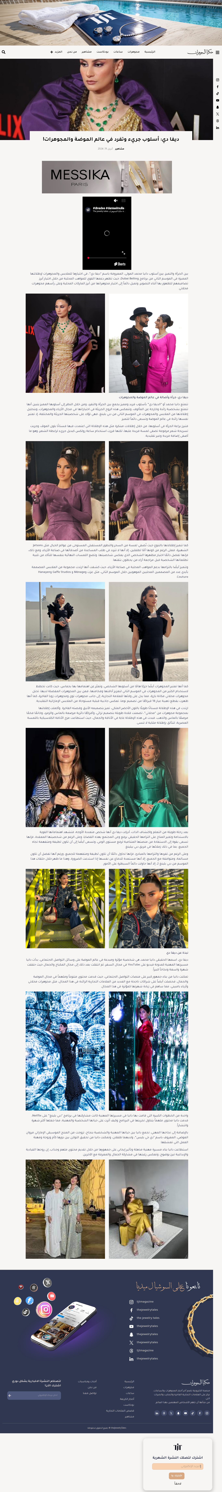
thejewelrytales (217, 87)
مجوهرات (134, 52)
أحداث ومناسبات (87, 1381)
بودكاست (103, 52)
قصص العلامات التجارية (120, 1411)
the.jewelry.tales (217, 93)
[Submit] (9, 1395)
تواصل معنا (90, 1393)
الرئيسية (149, 52)
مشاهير (87, 52)
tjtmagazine (217, 80)
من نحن (72, 52)
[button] (3, 52)
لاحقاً (177, 1484)
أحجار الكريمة (127, 1399)
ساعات (118, 52)
